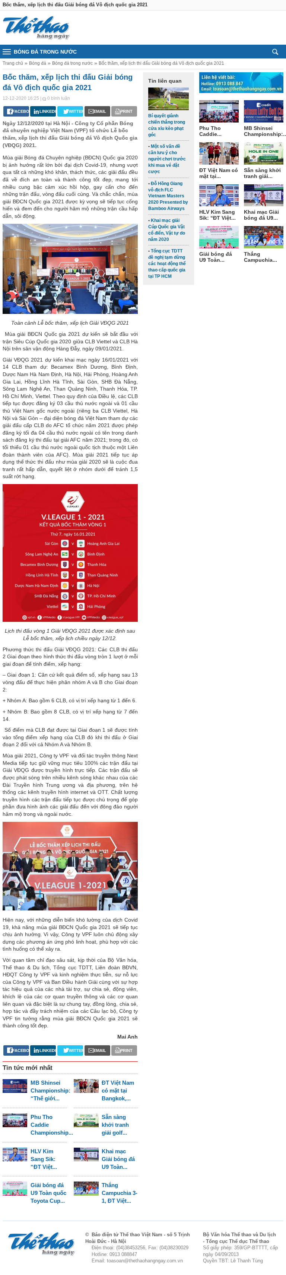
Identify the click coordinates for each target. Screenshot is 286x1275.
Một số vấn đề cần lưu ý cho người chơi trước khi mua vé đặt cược (167, 159)
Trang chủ (13, 63)
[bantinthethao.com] (36, 27)
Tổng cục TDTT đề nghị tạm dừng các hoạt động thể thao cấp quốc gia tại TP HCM (167, 263)
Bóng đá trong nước (72, 63)
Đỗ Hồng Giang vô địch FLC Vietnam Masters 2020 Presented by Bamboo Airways (168, 196)
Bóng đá (37, 63)
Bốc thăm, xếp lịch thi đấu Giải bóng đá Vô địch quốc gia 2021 (161, 63)
